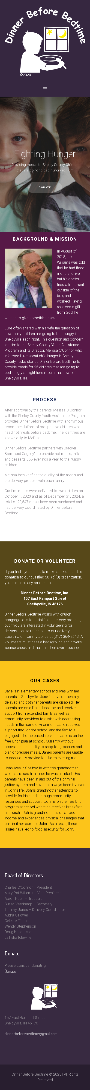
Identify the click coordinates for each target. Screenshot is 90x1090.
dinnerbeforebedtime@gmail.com (31, 1033)
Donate (10, 971)
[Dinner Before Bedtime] (45, 41)
